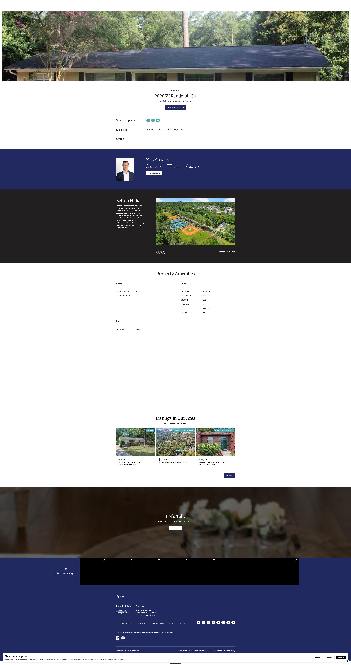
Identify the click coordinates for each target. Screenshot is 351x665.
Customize (329, 657)
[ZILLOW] (233, 622)
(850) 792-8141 (173, 167)
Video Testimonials (158, 623)
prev (158, 252)
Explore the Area (227, 252)
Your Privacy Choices (175, 663)
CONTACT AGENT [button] (154, 173)
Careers (182, 623)
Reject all (317, 657)
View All (229, 475)
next (163, 252)
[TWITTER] (213, 622)
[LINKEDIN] (208, 622)
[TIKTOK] (223, 622)
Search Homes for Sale (123, 623)
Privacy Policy (229, 651)
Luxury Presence (133, 651)
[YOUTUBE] (218, 622)
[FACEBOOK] (198, 622)
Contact (171, 623)
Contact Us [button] (175, 528)
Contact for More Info (175, 107)
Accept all (341, 657)
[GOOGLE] (228, 622)
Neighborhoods (141, 623)
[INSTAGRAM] (203, 622)
